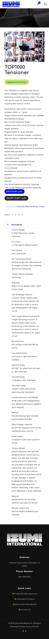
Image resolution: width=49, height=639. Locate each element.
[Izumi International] (11, 4)
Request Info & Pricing (16, 82)
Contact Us (25, 610)
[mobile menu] (45, 4)
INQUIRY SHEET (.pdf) (16, 198)
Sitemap (35, 626)
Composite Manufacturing (27, 206)
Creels (41, 206)
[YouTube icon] (26, 631)
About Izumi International (25, 604)
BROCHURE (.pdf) (14, 191)
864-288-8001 (25, 577)
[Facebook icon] (23, 631)
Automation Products (26, 599)
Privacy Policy (25, 626)
